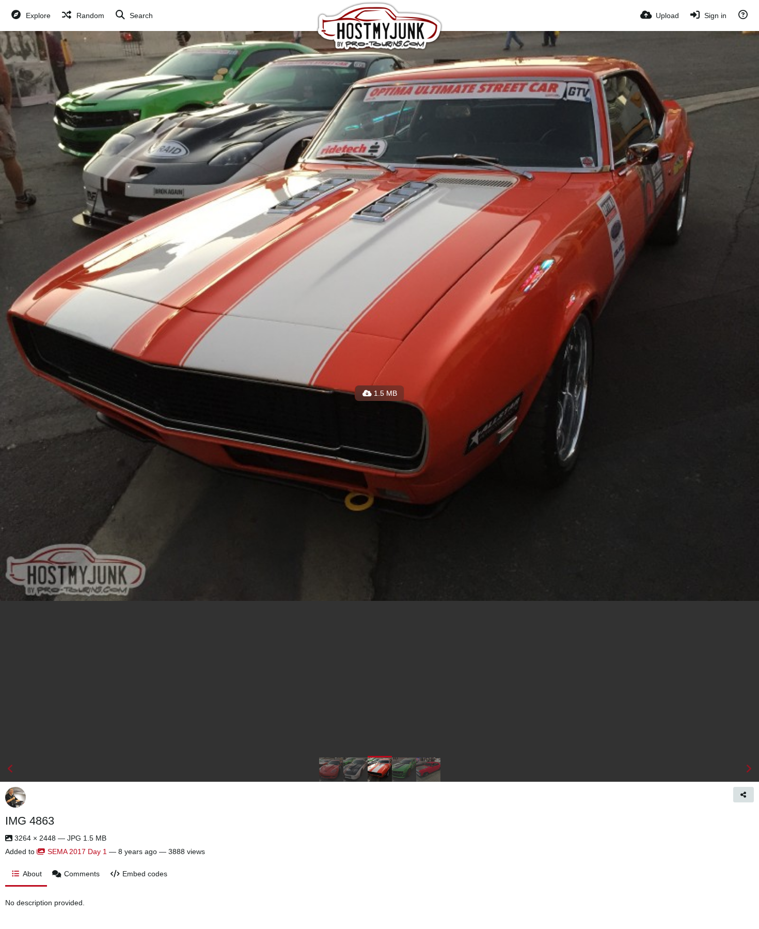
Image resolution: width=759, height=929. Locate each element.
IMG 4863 (29, 820)
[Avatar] (15, 797)
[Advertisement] (379, 678)
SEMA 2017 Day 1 (77, 851)
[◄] (10, 768)
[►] (748, 768)
